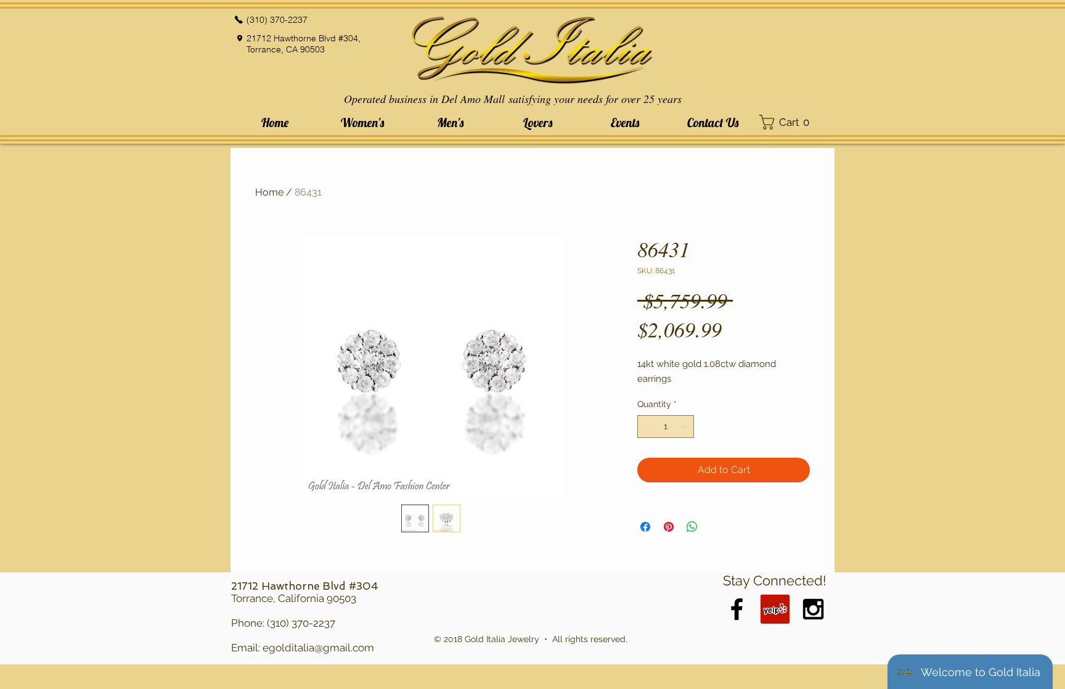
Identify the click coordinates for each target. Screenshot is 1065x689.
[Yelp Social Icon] (775, 609)
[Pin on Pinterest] (668, 526)
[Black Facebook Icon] (736, 609)
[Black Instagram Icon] (813, 609)
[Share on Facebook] (645, 526)
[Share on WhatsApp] (692, 526)
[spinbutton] (666, 426)
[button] (362, 122)
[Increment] (684, 426)
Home (269, 192)
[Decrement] (647, 426)
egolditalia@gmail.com (318, 648)
